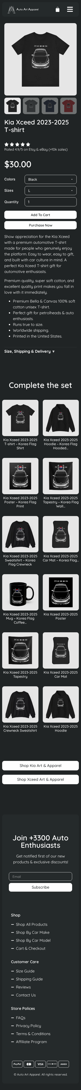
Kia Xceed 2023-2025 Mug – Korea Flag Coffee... (20, 618)
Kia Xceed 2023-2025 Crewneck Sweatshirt (20, 728)
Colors (9, 179)
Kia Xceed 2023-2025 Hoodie (61, 728)
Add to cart (40, 215)
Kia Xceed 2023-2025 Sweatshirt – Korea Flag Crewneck (20, 560)
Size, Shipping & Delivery (27, 351)
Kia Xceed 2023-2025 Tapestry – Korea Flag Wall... (61, 502)
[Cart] (57, 9)
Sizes (8, 190)
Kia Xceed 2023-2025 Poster (61, 616)
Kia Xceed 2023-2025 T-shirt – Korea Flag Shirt (20, 444)
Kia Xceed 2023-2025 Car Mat (61, 674)
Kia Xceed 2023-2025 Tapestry (20, 674)
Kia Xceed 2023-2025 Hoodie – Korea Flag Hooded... (61, 444)
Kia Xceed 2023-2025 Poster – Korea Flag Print (20, 502)
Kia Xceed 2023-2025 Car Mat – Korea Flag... (61, 558)
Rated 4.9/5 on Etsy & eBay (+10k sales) (36, 149)
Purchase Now (40, 225)
